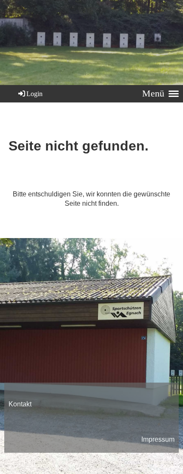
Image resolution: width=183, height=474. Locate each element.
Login (34, 93)
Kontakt (20, 404)
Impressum (157, 439)
